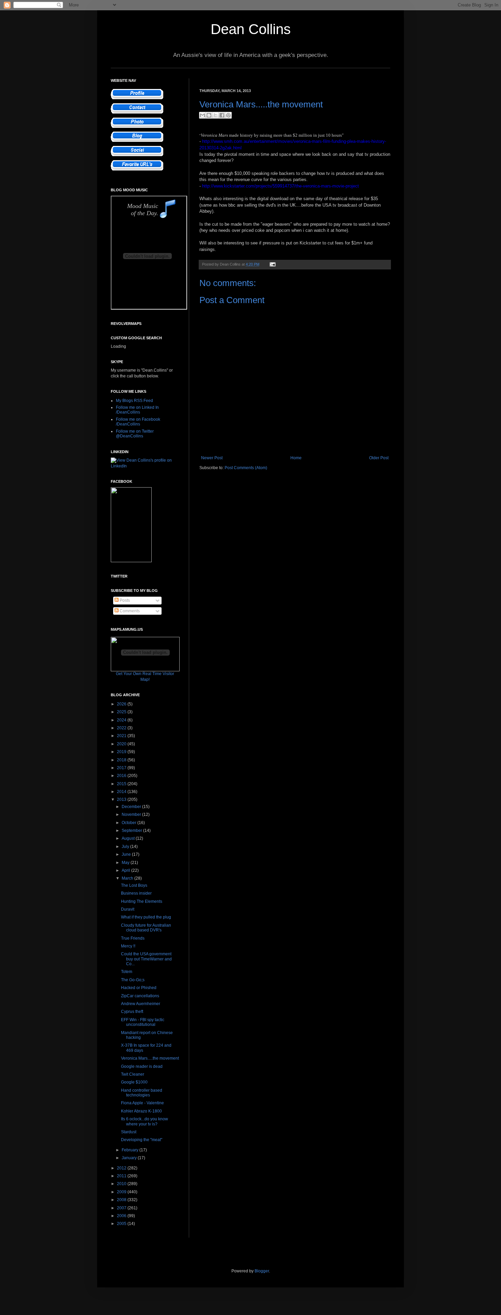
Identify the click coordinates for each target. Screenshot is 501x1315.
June (127, 854)
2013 (122, 799)
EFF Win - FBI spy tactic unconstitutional (142, 1022)
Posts (124, 600)
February (130, 1150)
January (130, 1157)
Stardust (128, 1132)
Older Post (379, 457)
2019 (122, 751)
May (126, 862)
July (126, 846)
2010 (122, 1183)
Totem (126, 971)
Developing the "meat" (141, 1139)
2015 (122, 783)
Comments (129, 611)
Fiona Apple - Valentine (142, 1103)
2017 (122, 767)
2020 (122, 744)
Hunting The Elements (141, 901)
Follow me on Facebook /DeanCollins (138, 422)
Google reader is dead (142, 1066)
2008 (122, 1199)
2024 (122, 720)
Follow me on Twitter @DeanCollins (135, 433)
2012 (122, 1168)
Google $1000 (134, 1082)
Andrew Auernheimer (140, 1003)
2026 (122, 704)
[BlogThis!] (209, 115)
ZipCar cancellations (140, 995)
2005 (122, 1223)
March (128, 878)
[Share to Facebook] (221, 115)
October (129, 822)
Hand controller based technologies (141, 1092)
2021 (122, 735)
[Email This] (202, 115)
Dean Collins (251, 29)
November (132, 814)
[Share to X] (215, 115)
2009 (122, 1192)
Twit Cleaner (132, 1074)
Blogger (262, 1271)
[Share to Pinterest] (228, 115)
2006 (122, 1215)
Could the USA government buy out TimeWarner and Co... (146, 959)
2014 (122, 791)
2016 (122, 775)
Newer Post (212, 457)
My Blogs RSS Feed (134, 400)
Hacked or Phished (138, 987)
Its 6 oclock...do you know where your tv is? (144, 1121)
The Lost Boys (134, 885)
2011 (122, 1176)
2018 (122, 760)
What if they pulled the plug (146, 917)
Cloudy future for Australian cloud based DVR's (146, 927)
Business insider (136, 893)
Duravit (127, 909)
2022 (122, 728)
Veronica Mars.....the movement (150, 1058)
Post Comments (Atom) (246, 467)
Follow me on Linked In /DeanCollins (137, 410)
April (126, 870)
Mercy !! (128, 946)
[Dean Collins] (131, 560)
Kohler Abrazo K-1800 (141, 1111)
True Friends (133, 938)
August (129, 838)
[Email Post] (272, 264)
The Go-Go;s (133, 979)
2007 (122, 1208)
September (132, 830)
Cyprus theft (132, 1011)
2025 (122, 711)
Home (296, 457)
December (132, 806)
